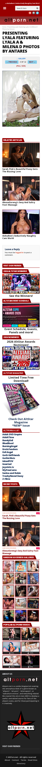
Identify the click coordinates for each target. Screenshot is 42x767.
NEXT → (32, 62)
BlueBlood (7, 443)
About (7, 760)
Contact (15, 760)
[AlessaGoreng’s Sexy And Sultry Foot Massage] (21, 188)
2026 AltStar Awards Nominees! (21, 343)
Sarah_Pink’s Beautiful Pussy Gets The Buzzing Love (20, 170)
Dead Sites (32, 760)
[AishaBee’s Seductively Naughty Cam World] (21, 222)
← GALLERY (21, 58)
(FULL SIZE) (21, 66)
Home (4, 27)
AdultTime (8, 437)
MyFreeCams (9, 470)
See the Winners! (21, 296)
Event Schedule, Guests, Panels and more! (21, 330)
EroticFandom (10, 449)
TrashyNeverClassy (12, 476)
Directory (21, 763)
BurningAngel (9, 446)
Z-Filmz (6, 478)
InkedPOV (7, 461)
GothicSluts (8, 458)
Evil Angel (7, 452)
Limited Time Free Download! (21, 379)
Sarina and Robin (11, 473)
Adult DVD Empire (12, 434)
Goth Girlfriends (11, 455)
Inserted (6, 464)
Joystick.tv (8, 467)
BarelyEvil (7, 440)
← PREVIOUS (12, 62)
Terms (23, 760)
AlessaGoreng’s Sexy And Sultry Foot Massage (18, 203)
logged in (19, 252)
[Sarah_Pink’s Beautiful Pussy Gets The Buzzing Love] (21, 155)
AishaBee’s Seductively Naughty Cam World (19, 237)
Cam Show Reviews (9, 513)
